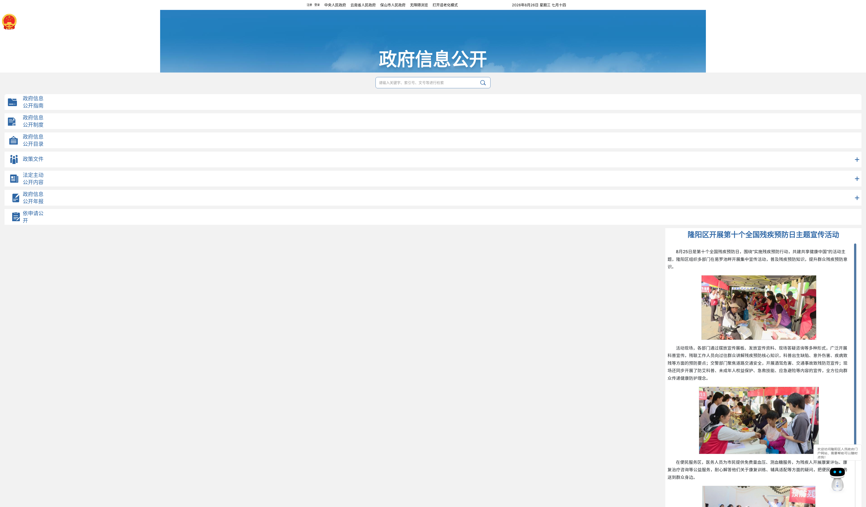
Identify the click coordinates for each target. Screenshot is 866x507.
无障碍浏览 (419, 5)
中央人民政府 (335, 5)
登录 (317, 5)
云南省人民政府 (363, 5)
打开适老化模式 (445, 5)
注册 (309, 5)
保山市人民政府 (392, 5)
